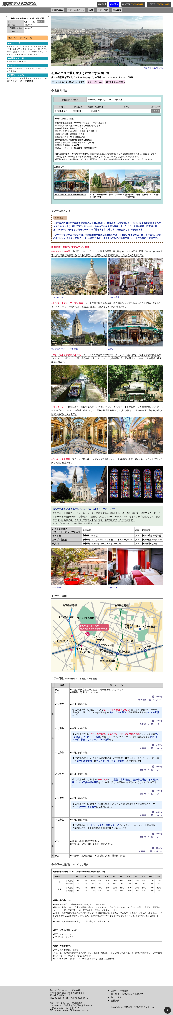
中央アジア (23, 68)
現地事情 (117, 10)
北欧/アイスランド (16, 54)
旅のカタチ (116, 997)
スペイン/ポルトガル (32, 46)
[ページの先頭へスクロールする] (167, 1010)
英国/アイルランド (20, 51)
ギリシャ (43, 51)
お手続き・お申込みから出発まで (127, 993)
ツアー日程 (103, 10)
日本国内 (12, 71)
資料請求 (102, 4)
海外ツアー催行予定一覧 (20, 37)
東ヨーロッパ (28, 49)
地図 (91, 10)
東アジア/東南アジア (38, 68)
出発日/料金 (57, 10)
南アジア (12, 68)
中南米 (27, 78)
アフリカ (29, 61)
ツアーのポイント (76, 10)
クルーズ (19, 80)
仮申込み (114, 4)
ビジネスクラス (15, 78)
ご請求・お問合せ (119, 990)
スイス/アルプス (32, 54)
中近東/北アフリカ (16, 61)
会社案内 (115, 1000)
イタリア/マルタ (15, 46)
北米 (34, 78)
